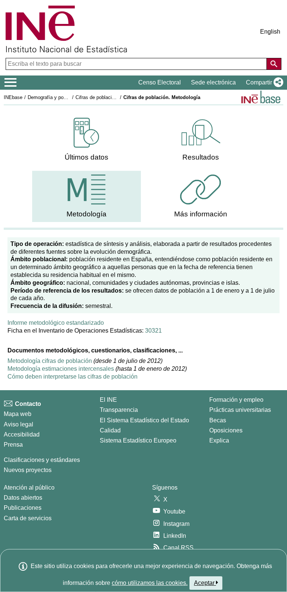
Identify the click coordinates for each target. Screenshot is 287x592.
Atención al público (29, 487)
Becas (217, 420)
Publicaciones (22, 508)
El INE (108, 400)
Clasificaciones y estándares (42, 460)
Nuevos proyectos (28, 470)
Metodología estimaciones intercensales (60, 369)
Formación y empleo (236, 400)
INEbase (13, 97)
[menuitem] (86, 139)
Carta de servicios (28, 518)
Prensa (13, 444)
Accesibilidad (22, 434)
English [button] (270, 31)
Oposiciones (226, 430)
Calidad (110, 430)
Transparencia (119, 410)
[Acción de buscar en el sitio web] (273, 64)
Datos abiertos (23, 497)
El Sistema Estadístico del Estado (144, 420)
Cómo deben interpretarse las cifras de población (72, 376)
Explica (219, 440)
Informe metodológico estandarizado (55, 323)
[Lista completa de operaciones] (260, 97)
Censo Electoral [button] (159, 82)
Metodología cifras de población (50, 361)
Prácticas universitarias (240, 410)
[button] (263, 82)
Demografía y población (53, 97)
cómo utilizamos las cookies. (150, 583)
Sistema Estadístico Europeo (138, 440)
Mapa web (17, 414)
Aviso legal (18, 424)
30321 (153, 330)
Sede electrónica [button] (213, 82)
